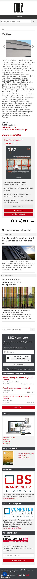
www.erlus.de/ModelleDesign (14, 129)
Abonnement (18, 210)
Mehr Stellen (18, 407)
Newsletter (5, 570)
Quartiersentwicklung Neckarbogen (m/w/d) (17, 397)
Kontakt (13, 572)
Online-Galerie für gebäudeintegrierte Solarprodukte (12, 282)
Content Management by (9, 575)
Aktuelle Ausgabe (9, 438)
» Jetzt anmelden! (18, 364)
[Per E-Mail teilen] (29, 221)
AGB (21, 570)
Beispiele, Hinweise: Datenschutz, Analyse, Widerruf (18, 369)
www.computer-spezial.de (12, 528)
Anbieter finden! (19, 560)
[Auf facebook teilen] (12, 222)
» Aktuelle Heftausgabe (26, 454)
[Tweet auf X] (16, 222)
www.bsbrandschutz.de (11, 499)
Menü (19, 17)
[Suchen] (34, 21)
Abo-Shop (6, 442)
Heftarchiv (6, 444)
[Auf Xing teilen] (20, 222)
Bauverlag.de (5, 577)
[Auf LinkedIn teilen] (25, 222)
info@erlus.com (9, 127)
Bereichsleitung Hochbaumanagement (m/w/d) (18, 378)
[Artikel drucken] (33, 221)
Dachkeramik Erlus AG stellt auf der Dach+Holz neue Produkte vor (18, 241)
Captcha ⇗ (26, 361)
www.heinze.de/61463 (11, 135)
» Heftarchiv (22, 456)
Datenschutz (28, 570)
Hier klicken (21, 359)
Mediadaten (7, 440)
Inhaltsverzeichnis (18, 214)
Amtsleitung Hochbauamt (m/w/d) (16, 388)
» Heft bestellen (23, 458)
